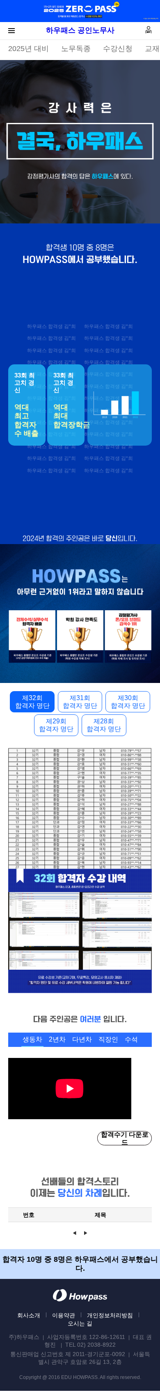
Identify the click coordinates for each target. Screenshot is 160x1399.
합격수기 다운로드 (125, 1138)
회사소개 (28, 1315)
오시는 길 (80, 1323)
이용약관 (63, 1315)
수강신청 (118, 49)
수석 (131, 1039)
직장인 (108, 1039)
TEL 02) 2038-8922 (90, 1344)
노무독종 (76, 49)
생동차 (32, 1039)
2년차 (57, 1039)
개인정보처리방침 (110, 1315)
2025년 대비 (28, 49)
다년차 (82, 1039)
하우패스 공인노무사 (80, 30)
